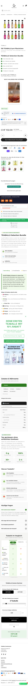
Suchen (3, 660)
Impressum (4, 667)
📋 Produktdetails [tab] (16, 270)
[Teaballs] (14, 6)
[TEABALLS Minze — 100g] (9, 163)
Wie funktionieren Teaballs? (14, 509)
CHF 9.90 (20, 592)
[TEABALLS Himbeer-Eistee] (3, 169)
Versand (3, 662)
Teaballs (13, 680)
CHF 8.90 (8, 592)
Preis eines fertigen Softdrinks (9, 610)
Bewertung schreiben (14, 186)
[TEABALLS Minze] (3, 163)
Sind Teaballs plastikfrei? (13, 524)
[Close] (25, 316)
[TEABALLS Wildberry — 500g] (9, 169)
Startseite (3, 14)
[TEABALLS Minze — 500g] (21, 169)
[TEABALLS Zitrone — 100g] (21, 163)
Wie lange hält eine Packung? (13, 520)
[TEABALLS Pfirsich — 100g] (15, 169)
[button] (25, 6)
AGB (2, 665)
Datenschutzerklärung (6, 663)
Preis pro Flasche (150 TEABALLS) (10, 589)
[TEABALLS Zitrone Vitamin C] (15, 163)
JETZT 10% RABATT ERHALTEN (14, 341)
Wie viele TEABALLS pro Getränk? (10, 598)
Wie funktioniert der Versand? (13, 528)
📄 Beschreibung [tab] (6, 270)
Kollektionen (9, 14)
